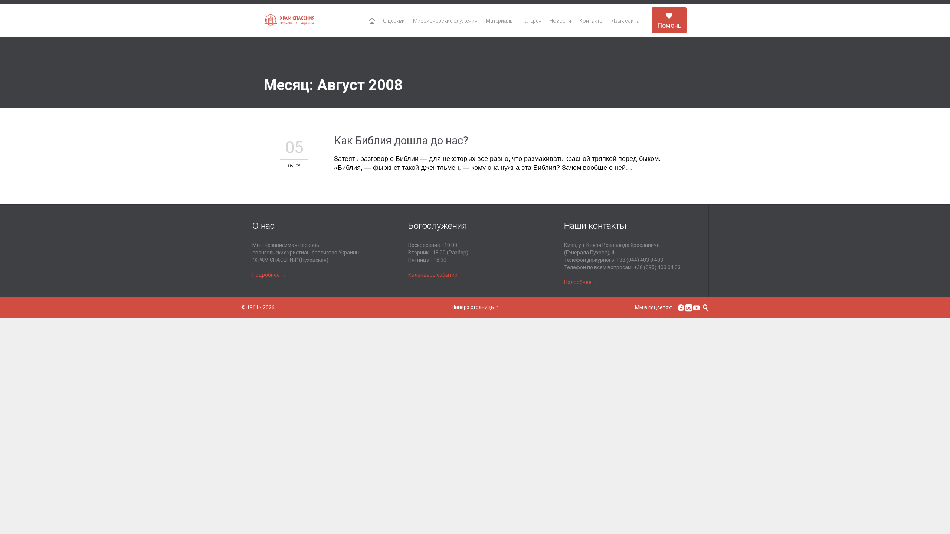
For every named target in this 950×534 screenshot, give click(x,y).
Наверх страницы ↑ (475, 307)
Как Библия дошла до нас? (401, 140)
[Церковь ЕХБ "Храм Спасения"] (289, 20)
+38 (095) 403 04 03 (657, 267)
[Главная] (372, 21)
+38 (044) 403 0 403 (639, 260)
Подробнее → (269, 275)
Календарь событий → (436, 275)
